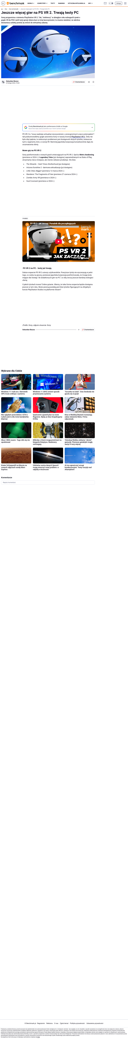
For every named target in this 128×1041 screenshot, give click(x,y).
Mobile (30, 3)
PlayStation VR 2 (78, 137)
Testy (53, 3)
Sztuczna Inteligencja (76, 3)
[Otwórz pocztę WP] (105, 3)
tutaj (38, 1037)
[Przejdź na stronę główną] (3, 5)
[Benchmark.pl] (17, 3)
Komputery (41, 3)
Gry (89, 3)
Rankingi (61, 3)
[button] (110, 3)
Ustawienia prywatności (94, 1023)
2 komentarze (80, 82)
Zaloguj (118, 3)
